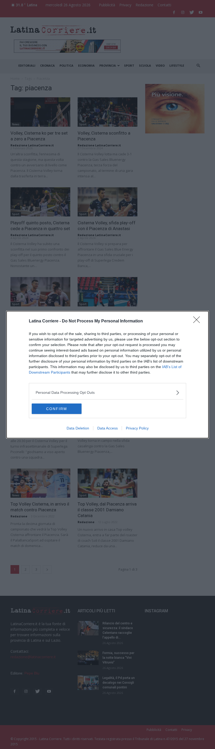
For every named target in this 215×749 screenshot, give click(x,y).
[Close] (198, 321)
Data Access (107, 428)
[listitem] (107, 392)
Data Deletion (78, 428)
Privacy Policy (137, 428)
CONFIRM (56, 409)
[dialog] (107, 374)
